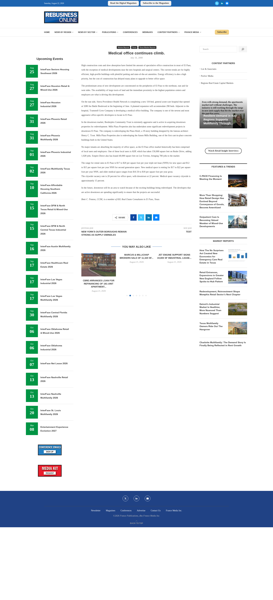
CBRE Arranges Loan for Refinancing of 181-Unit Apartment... (98, 283)
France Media (191, 32)
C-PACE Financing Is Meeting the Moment (211, 177)
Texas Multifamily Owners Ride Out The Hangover (211, 326)
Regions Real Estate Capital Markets (217, 83)
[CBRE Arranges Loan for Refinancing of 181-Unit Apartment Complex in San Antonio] (98, 264)
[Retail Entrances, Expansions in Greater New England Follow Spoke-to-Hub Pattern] (237, 277)
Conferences (130, 32)
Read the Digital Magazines (123, 3)
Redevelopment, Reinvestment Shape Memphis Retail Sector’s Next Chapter (220, 293)
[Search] (243, 49)
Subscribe (222, 32)
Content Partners (168, 32)
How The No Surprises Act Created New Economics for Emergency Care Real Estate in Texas (212, 256)
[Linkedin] (222, 3)
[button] (85, 274)
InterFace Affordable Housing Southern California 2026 (51, 189)
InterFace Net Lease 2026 (54, 363)
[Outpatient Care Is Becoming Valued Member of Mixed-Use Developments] (237, 222)
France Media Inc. (174, 510)
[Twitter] (217, 3)
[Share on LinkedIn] (149, 217)
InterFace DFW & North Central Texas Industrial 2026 (53, 230)
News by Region (63, 32)
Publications (109, 32)
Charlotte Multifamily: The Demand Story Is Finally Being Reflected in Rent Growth (223, 344)
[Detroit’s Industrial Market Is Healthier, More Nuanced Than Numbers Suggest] (237, 309)
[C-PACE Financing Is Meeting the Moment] (237, 181)
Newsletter (95, 510)
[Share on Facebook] (133, 217)
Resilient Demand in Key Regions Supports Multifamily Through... (220, 119)
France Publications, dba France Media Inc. (140, 516)
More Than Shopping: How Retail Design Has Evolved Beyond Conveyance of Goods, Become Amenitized (212, 201)
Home (47, 32)
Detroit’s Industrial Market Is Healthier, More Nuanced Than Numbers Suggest (210, 309)
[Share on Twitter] (141, 217)
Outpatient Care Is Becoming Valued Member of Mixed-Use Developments (211, 222)
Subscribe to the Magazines (156, 3)
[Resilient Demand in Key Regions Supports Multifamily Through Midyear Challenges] (223, 113)
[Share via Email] (156, 217)
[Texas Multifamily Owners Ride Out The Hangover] (237, 328)
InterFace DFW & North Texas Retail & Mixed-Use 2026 (54, 209)
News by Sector (86, 32)
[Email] (227, 3)
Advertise (141, 510)
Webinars (147, 32)
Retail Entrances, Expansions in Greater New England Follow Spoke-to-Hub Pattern (212, 277)
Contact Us (156, 510)
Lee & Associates (208, 69)
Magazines (110, 510)
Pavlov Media (207, 76)
